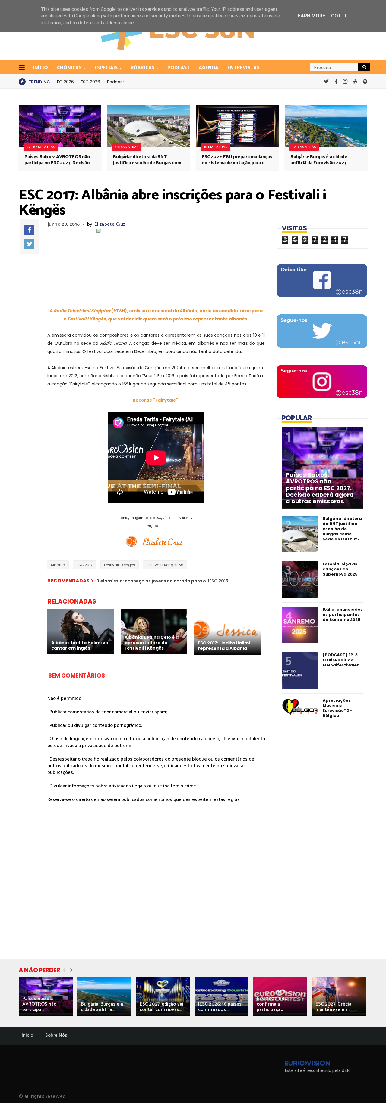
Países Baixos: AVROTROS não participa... (39, 1004)
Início (27, 1035)
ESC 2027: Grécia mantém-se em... (333, 1007)
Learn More (310, 16)
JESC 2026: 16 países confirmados (220, 1007)
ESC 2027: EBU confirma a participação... (272, 1004)
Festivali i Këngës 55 (165, 564)
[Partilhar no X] (29, 244)
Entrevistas (243, 68)
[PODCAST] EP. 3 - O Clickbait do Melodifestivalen (342, 660)
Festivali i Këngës (119, 564)
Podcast (178, 68)
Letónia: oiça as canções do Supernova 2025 (340, 569)
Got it (339, 16)
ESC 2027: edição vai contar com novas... (161, 1007)
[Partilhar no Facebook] (29, 230)
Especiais (106, 68)
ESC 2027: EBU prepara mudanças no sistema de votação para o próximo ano (237, 160)
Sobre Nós (56, 1035)
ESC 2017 (85, 564)
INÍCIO (40, 68)
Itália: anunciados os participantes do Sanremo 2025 (343, 614)
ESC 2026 (90, 82)
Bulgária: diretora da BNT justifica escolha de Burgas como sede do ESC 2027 (148, 160)
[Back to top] (371, 1094)
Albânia (58, 564)
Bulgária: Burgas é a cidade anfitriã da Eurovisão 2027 (318, 160)
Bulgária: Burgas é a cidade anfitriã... (102, 1007)
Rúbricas (142, 68)
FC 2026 (65, 82)
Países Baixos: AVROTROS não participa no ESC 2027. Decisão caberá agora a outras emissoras (59, 160)
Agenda (208, 68)
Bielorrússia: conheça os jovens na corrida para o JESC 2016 (162, 581)
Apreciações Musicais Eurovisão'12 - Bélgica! (337, 708)
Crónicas (69, 68)
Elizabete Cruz (109, 224)
